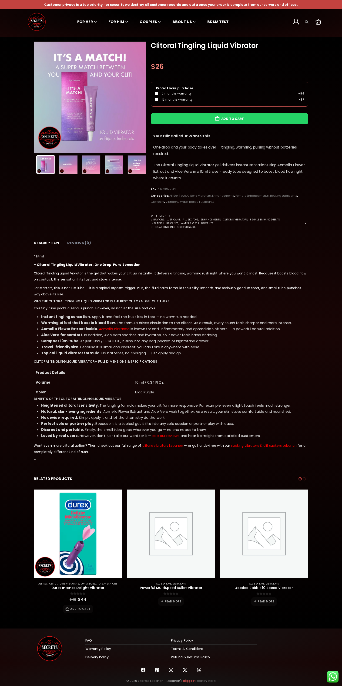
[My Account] (296, 22)
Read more (172, 601)
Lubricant (157, 202)
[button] (306, 22)
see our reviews (166, 435)
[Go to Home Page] (152, 216)
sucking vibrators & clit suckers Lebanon (264, 445)
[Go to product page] (78, 534)
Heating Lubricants (283, 196)
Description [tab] (46, 243)
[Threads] (199, 670)
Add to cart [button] (80, 609)
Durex (84, 583)
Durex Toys (96, 583)
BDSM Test (218, 21)
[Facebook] (143, 670)
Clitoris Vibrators (199, 196)
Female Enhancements (251, 196)
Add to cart (232, 118)
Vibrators (172, 202)
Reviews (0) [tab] (79, 243)
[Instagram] (171, 670)
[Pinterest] (157, 670)
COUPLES (148, 21)
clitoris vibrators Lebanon (162, 445)
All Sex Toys (177, 196)
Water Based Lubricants (197, 202)
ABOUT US (182, 21)
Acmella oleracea (114, 328)
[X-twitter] (185, 670)
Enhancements (223, 196)
